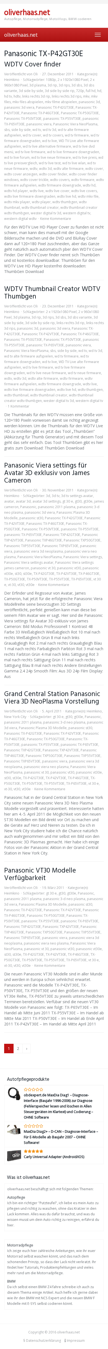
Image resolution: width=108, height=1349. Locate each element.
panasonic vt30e (89, 772)
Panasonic (28, 507)
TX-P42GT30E (44, 573)
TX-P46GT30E (88, 573)
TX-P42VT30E (66, 573)
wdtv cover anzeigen (20, 174)
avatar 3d (23, 501)
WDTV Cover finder (32, 64)
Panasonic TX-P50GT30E (80, 113)
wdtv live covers (84, 190)
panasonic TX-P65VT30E (45, 345)
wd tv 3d (49, 129)
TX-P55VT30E (59, 579)
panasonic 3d (89, 102)
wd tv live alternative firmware (47, 146)
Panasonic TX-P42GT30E (55, 107)
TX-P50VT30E (37, 579)
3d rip (52, 85)
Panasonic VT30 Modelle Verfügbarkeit (40, 874)
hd (99, 90)
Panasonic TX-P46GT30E (40, 113)
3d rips (64, 85)
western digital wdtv (20, 218)
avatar (9, 501)
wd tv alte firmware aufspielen (28, 356)
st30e (27, 573)
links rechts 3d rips (66, 96)
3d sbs (76, 85)
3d (48, 495)
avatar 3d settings (46, 501)
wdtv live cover (57, 190)
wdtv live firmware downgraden (29, 196)
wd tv (36, 129)
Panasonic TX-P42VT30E (40, 334)
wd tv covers (53, 135)
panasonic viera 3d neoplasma (38, 551)
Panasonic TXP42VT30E (61, 750)
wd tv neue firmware (84, 373)
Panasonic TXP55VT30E (22, 545)
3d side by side (31, 90)
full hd (91, 90)
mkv (86, 96)
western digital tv (76, 213)
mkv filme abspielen (61, 102)
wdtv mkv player (17, 202)
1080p (51, 79)
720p (80, 90)
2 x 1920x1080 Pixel (73, 79)
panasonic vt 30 (43, 568)
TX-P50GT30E (14, 579)
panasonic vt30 (69, 568)
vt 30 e (93, 783)
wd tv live (49, 140)
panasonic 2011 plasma (56, 507)
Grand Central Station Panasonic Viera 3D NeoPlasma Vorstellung (52, 698)
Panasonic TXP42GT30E (61, 534)
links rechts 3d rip (36, 96)
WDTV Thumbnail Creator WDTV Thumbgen (52, 293)
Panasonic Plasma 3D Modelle (43, 728)
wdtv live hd (66, 196)
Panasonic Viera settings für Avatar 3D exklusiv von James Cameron (47, 473)
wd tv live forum (17, 157)
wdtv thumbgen (64, 202)
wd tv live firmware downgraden (73, 152)
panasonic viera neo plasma (46, 766)
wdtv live (37, 190)
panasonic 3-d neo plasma (64, 722)
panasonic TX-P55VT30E (62, 118)
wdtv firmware (82, 179)
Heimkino (11, 79)
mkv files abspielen (27, 102)
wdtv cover (94, 168)
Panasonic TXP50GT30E (82, 540)
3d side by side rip (59, 90)
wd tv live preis (85, 157)
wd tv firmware (77, 135)
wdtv (33, 168)
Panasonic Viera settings (82, 557)
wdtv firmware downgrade (59, 185)
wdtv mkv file (88, 196)
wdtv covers (60, 179)
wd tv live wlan (74, 163)
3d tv (56, 495)
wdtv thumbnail (16, 395)
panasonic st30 (31, 518)
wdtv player (41, 202)
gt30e (87, 501)
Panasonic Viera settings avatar (28, 562)
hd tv (8, 96)
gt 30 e (67, 501)
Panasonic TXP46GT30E (43, 540)
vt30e (30, 584)
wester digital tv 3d (46, 213)
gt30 (78, 501)
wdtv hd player (16, 190)
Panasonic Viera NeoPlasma (75, 124)
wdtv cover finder (53, 174)
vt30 (20, 584)
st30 (18, 573)
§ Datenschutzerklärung (42, 1340)
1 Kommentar (18, 406)
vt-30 (12, 584)
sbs (7, 129)
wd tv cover (32, 135)
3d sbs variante (80, 317)
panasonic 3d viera (19, 107)
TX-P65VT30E (81, 579)
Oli (35, 74)
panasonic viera (39, 124)
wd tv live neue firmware (51, 157)
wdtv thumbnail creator (40, 207)
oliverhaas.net (21, 34)
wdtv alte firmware (68, 168)
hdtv (17, 96)
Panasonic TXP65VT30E (60, 545)
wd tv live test (50, 163)
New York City (15, 716)
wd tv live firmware (30, 152)
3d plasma (37, 85)
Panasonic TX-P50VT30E (23, 118)
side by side (21, 129)
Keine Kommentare (55, 218)
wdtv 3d (45, 168)
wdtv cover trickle (34, 179)
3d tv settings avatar (77, 495)
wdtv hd (89, 185)
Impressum (75, 1340)
